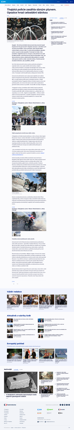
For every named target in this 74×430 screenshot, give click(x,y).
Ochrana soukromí (18, 427)
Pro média (21, 409)
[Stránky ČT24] (39, 409)
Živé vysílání (6, 411)
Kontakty (21, 423)
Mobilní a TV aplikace (8, 421)
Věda (44, 5)
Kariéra (21, 418)
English (12, 427)
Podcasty (52, 5)
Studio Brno (22, 412)
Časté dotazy (22, 421)
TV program (6, 409)
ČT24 (8, 15)
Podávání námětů (23, 419)
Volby (18, 5)
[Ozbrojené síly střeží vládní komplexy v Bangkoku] (26, 29)
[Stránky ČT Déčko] (39, 412)
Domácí (21, 5)
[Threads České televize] (69, 405)
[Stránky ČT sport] (50, 409)
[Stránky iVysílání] (61, 409)
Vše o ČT (5, 423)
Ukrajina (13, 5)
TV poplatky (6, 412)
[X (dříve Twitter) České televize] (67, 405)
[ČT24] (3, 1)
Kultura (47, 5)
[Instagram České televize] (60, 405)
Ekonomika (35, 5)
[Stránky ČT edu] (60, 412)
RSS (69, 427)
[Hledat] (67, 1)
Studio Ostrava (22, 414)
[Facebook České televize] (62, 405)
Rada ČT (21, 416)
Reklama (21, 411)
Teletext (5, 414)
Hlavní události (8, 5)
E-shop (5, 419)
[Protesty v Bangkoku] (29, 182)
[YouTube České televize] (65, 405)
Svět (26, 5)
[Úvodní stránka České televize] (10, 405)
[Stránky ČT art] (49, 412)
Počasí (40, 5)
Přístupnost (24, 427)
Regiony (29, 5)
